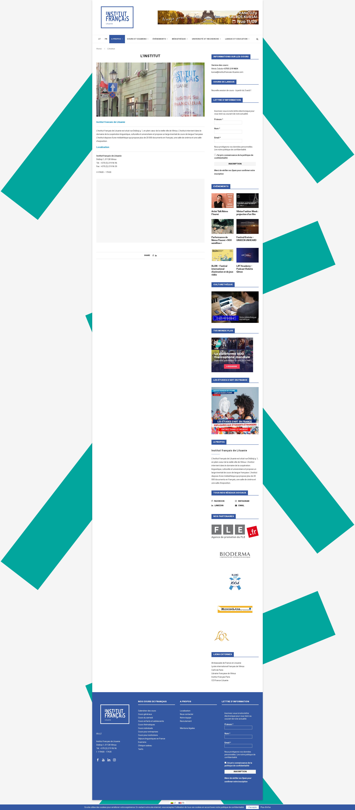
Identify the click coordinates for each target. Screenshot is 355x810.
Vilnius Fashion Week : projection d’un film (247, 213)
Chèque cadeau (145, 745)
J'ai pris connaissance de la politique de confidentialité (233, 156)
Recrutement (186, 721)
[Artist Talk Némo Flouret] (222, 200)
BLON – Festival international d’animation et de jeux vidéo (222, 270)
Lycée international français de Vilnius (227, 666)
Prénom (218, 119)
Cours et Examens (137, 39)
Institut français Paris (220, 677)
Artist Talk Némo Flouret (219, 213)
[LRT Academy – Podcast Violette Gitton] (247, 255)
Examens (142, 742)
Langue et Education (236, 39)
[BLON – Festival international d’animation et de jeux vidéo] (222, 255)
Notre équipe (185, 718)
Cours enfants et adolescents (151, 721)
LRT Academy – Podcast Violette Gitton (244, 269)
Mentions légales (187, 728)
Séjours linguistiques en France (151, 738)
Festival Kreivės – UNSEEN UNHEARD (246, 238)
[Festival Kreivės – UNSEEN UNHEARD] (247, 226)
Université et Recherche (205, 39)
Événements (159, 39)
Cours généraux (145, 714)
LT (101, 734)
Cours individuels (145, 728)
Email (217, 138)
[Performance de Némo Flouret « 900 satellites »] (222, 226)
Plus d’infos (266, 807)
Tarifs (140, 749)
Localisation (185, 711)
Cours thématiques (146, 724)
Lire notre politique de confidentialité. (230, 149)
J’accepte (252, 807)
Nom (217, 128)
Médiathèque (179, 39)
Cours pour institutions (148, 735)
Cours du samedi (145, 718)
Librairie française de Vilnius (223, 673)
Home (99, 49)
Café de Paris (217, 670)
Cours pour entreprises (148, 732)
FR (97, 734)
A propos (116, 39)
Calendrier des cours (147, 711)
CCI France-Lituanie (219, 680)
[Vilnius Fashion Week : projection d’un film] (247, 200)
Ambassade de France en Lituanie (226, 663)
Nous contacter (186, 714)
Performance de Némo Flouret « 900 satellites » (221, 240)
